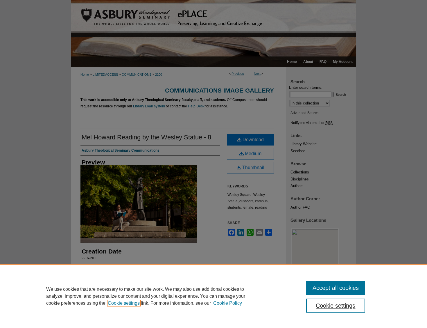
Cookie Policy (227, 303)
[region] (213, 296)
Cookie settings (124, 303)
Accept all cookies (336, 288)
